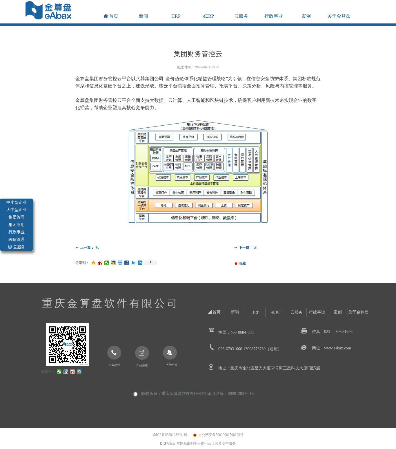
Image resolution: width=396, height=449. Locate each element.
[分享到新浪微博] (100, 263)
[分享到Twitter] (133, 263)
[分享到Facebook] (126, 263)
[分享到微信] (106, 263)
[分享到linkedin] (140, 263)
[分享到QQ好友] (113, 263)
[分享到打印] (120, 263)
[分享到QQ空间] (93, 263)
